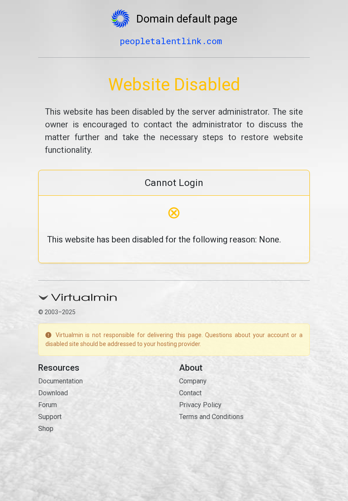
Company (193, 381)
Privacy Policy (200, 405)
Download (53, 393)
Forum (47, 405)
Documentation (60, 381)
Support (50, 417)
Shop (45, 429)
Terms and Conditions (211, 417)
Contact (190, 393)
